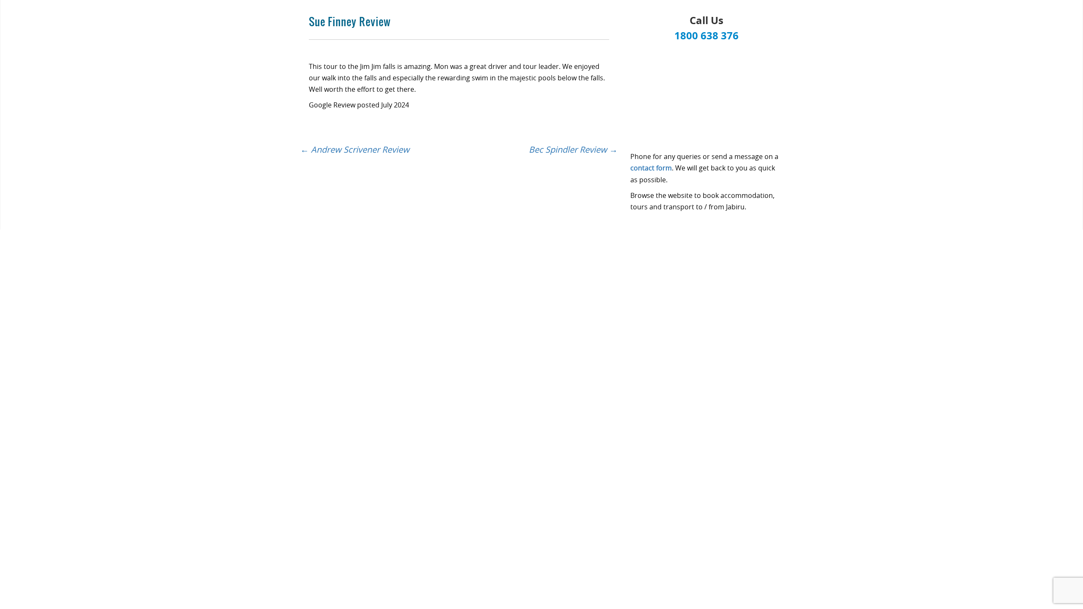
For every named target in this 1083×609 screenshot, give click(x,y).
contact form (651, 168)
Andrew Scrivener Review (355, 149)
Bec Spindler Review (573, 149)
